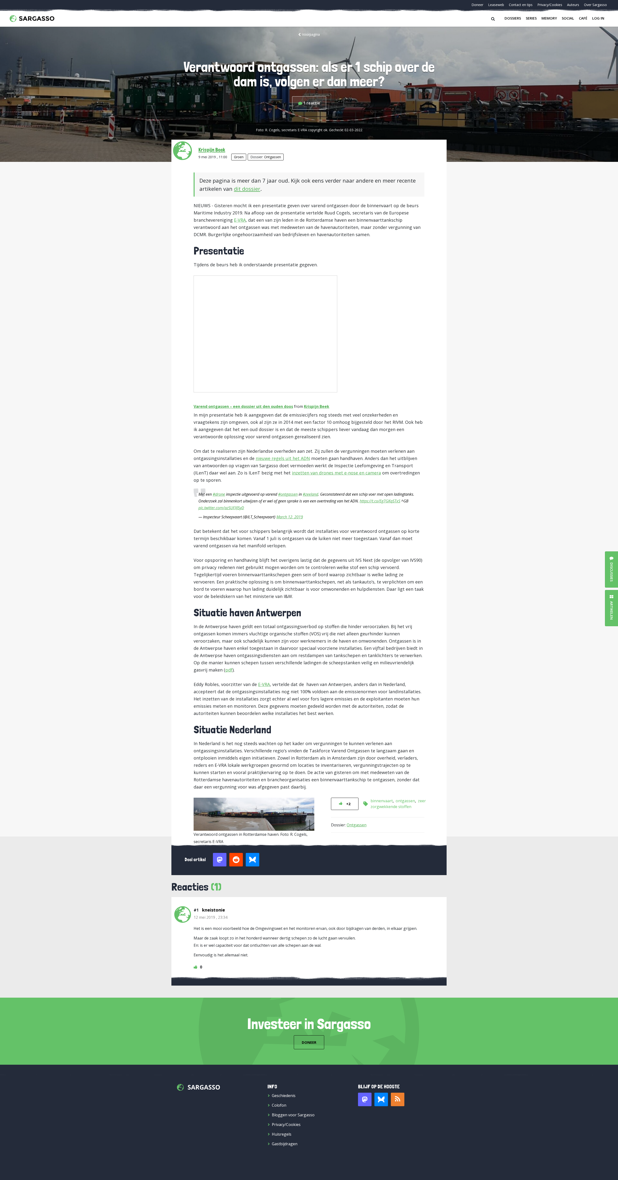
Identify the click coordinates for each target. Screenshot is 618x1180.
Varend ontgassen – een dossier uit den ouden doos (243, 406)
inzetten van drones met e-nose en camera (336, 473)
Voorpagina (311, 34)
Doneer (477, 4)
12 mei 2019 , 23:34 (210, 917)
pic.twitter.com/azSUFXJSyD (221, 507)
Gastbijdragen (284, 1143)
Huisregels (281, 1134)
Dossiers (513, 18)
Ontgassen (272, 157)
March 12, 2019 (289, 517)
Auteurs (573, 4)
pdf (228, 670)
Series (531, 18)
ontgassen (405, 800)
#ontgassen (288, 494)
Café (583, 18)
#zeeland (310, 494)
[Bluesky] (381, 1099)
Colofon (279, 1105)
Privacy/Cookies (549, 4)
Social (568, 18)
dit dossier (247, 188)
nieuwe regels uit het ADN (283, 458)
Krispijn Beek (211, 149)
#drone (219, 494)
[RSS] (397, 1099)
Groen (239, 157)
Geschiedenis (283, 1095)
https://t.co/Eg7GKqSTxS (380, 501)
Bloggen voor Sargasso (293, 1115)
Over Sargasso (595, 4)
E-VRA (240, 220)
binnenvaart (382, 800)
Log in (598, 18)
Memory (549, 18)
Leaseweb (496, 4)
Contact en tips (521, 4)
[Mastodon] (365, 1099)
